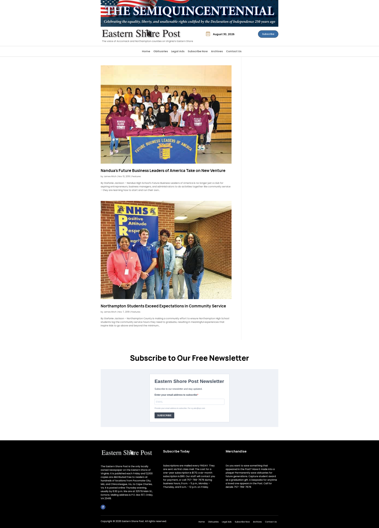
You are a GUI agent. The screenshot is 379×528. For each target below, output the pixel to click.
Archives (217, 51)
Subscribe (268, 34)
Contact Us (233, 51)
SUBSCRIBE (164, 415)
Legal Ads (177, 51)
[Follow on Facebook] (103, 507)
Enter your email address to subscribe (176, 395)
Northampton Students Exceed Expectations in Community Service (163, 306)
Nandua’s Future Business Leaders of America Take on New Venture (163, 170)
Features (136, 176)
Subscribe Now (198, 51)
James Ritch (110, 176)
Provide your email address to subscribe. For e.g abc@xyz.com (180, 408)
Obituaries (160, 51)
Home (146, 51)
